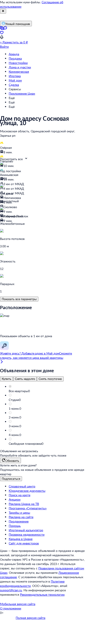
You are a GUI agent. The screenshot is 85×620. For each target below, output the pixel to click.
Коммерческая (19, 71)
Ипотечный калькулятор (26, 530)
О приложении (10, 608)
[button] (47, 391)
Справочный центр (22, 486)
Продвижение (19, 521)
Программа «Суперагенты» (28, 508)
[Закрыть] (3, 11)
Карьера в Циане (20, 539)
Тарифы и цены (19, 512)
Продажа (15, 58)
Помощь (15, 526)
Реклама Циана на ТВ (24, 504)
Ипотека (15, 76)
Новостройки (18, 63)
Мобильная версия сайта (17, 604)
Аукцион (14, 499)
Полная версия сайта (30, 618)
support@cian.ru (11, 590)
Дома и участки (20, 67)
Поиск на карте (19, 495)
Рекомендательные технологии (42, 594)
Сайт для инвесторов (24, 543)
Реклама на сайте (21, 517)
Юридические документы (27, 491)
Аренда (14, 54)
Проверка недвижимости (26, 534)
